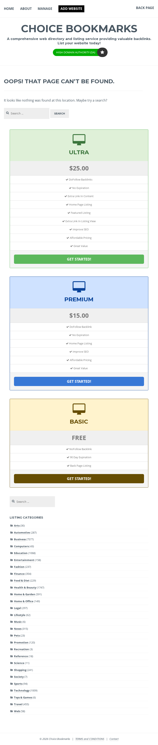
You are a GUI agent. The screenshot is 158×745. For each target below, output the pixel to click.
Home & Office (23, 601)
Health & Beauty (25, 587)
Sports (18, 684)
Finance (19, 574)
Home (9, 8)
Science (19, 663)
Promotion (21, 642)
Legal (17, 608)
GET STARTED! (79, 259)
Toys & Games (23, 697)
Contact (113, 739)
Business (20, 539)
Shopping (20, 670)
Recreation (21, 649)
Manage (45, 8)
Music (18, 622)
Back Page (145, 8)
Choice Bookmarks (79, 28)
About (26, 8)
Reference (21, 656)
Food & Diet (21, 580)
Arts (17, 525)
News (17, 629)
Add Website (71, 8)
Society (19, 677)
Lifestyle (19, 615)
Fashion (19, 567)
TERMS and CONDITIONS (89, 739)
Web (17, 711)
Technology (21, 690)
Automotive (22, 532)
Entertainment (24, 560)
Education (21, 553)
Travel (18, 704)
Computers (21, 546)
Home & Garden (24, 594)
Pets (17, 635)
